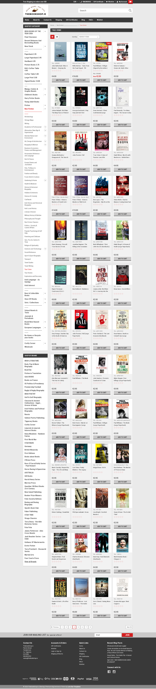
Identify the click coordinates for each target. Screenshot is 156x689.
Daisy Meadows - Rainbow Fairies (35, 435)
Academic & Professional (33, 127)
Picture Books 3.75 (32, 65)
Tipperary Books (31, 421)
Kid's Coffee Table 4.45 (32, 69)
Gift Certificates (72, 20)
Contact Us (48, 20)
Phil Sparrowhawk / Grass (81, 512)
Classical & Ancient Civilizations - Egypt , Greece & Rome (33, 403)
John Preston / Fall (78, 155)
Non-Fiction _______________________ (33, 111)
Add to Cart (60, 80)
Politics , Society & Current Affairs (31, 227)
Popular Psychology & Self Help (33, 232)
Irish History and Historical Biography (33, 204)
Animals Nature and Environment (31, 137)
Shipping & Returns (57, 654)
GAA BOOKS (29, 377)
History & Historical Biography (31, 188)
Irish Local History (30, 208)
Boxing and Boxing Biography (32, 503)
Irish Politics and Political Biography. (34, 410)
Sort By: (74, 37)
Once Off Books (31, 299)
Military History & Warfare (33, 215)
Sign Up (59, 651)
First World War (31, 439)
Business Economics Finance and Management (33, 149)
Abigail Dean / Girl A (99, 467)
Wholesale (29, 347)
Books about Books (32, 457)
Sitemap (42, 687)
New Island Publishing (33, 492)
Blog (83, 20)
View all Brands (30, 562)
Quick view (60, 60)
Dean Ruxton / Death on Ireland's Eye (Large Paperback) (121, 336)
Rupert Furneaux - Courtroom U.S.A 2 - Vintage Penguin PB (58, 291)
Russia (27, 414)
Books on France (31, 380)
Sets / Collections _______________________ (33, 304)
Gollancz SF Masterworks (35, 542)
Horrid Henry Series (32, 479)
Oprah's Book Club (32, 508)
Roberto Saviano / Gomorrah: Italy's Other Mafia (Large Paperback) (122, 68)
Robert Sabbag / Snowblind (60, 512)
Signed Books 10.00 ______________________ (33, 83)
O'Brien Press (30, 460)
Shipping (59, 20)
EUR (75, 2)
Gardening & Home (31, 180)
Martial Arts (29, 555)
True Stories (28, 273)
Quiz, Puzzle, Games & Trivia (32, 241)
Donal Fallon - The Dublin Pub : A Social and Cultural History (119, 656)
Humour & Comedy (31, 196)
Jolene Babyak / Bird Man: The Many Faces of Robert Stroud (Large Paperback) (60, 113)
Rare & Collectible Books (32, 294)
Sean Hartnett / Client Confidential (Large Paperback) (100, 113)
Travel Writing (29, 266)
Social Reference (30, 252)
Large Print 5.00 (31, 77)
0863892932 (87, 2)
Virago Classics (31, 518)
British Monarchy (31, 450)
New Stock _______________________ (33, 48)
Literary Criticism (30, 212)
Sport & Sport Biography (32, 256)
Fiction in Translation (33, 373)
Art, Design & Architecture (33, 141)
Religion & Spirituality (31, 245)
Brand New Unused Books (32, 323)
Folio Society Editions (33, 499)
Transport (28, 259)
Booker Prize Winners (33, 495)
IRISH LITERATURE (32, 361)
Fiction (27, 105)
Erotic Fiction (30, 546)
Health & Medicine (31, 184)
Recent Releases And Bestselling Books (33, 41)
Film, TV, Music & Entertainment (30, 169)
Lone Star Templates (74, 687)
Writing (27, 123)
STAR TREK (29, 515)
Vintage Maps (29, 120)
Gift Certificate (98, 2)
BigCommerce (56, 687)
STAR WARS (29, 443)
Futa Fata (28, 527)
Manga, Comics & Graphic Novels (31, 90)
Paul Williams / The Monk (80, 378)
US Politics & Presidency (34, 384)
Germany (28, 446)
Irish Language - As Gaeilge (32, 281)
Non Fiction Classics (31, 222)
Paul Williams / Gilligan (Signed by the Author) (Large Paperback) (100, 68)
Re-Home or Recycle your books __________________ (33, 337)
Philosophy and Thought (32, 219)
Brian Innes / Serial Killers (122, 289)
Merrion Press (30, 483)
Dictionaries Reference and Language (32, 155)
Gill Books (28, 476)
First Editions (30, 453)
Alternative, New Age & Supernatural (32, 131)
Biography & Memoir (31, 145)
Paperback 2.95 (30, 54)
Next (128, 627)
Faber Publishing (31, 511)
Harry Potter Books (32, 98)
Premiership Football (33, 387)
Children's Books (31, 95)
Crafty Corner (30, 343)
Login (53, 651)
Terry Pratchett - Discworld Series (35, 550)
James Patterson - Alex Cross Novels (34, 532)
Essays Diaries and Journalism (31, 164)
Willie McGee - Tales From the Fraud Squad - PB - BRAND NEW (81, 68)
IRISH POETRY (30, 394)
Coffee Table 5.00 (32, 74)
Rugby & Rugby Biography (34, 390)
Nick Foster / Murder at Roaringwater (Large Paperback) (80, 425)
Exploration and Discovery (33, 276)
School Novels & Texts (31, 311)
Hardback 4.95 (30, 61)
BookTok (28, 370)
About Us (36, 20)
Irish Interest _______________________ (33, 287)
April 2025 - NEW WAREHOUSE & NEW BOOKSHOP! (119, 661)
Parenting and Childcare (32, 236)
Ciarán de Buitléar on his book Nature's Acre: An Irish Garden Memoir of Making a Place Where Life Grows (119, 650)
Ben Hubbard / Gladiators (81, 289)
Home (27, 20)
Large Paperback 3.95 (33, 58)
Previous (56, 627)
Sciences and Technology (33, 249)
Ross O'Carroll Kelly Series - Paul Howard (35, 464)
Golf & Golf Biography (33, 397)
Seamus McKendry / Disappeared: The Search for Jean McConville (60, 157)
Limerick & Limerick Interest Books (32, 429)
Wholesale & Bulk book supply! (116, 646)
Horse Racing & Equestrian (35, 469)
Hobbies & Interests (31, 193)
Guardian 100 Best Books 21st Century (34, 487)
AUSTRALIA (29, 473)
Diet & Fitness (29, 159)
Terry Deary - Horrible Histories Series (33, 523)
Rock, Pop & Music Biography (32, 365)
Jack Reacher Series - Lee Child (35, 537)
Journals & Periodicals (29, 317)
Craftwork (28, 200)
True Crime (28, 269)
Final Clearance (31, 37)
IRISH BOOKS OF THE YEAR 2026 (33, 32)
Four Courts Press (32, 558)
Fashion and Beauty (31, 173)
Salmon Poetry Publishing (34, 418)
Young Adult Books (32, 102)
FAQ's (91, 20)
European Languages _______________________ (33, 329)
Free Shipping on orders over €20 (34, 2)
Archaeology (29, 117)
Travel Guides (29, 263)
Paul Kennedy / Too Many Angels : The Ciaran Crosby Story (122, 113)
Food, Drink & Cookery (32, 177)
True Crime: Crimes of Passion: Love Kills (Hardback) (100, 157)
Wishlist (111, 2)
